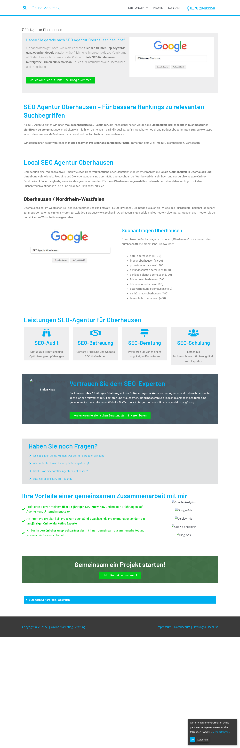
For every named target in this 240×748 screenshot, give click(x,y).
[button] (120, 455)
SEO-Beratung (144, 343)
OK (192, 739)
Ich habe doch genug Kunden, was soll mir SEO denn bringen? (68, 455)
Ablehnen (202, 739)
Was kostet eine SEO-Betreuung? (52, 478)
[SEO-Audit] (46, 333)
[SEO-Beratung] (144, 333)
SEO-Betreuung (95, 343)
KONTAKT (174, 7)
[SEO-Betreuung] (95, 333)
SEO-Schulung (193, 343)
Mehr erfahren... (221, 731)
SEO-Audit (47, 343)
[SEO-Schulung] (193, 333)
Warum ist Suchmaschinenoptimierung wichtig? (61, 463)
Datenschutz (182, 627)
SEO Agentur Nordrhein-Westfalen (49, 599)
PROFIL (158, 7)
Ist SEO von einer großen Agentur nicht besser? (60, 471)
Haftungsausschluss (205, 627)
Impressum (164, 627)
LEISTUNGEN (136, 7)
